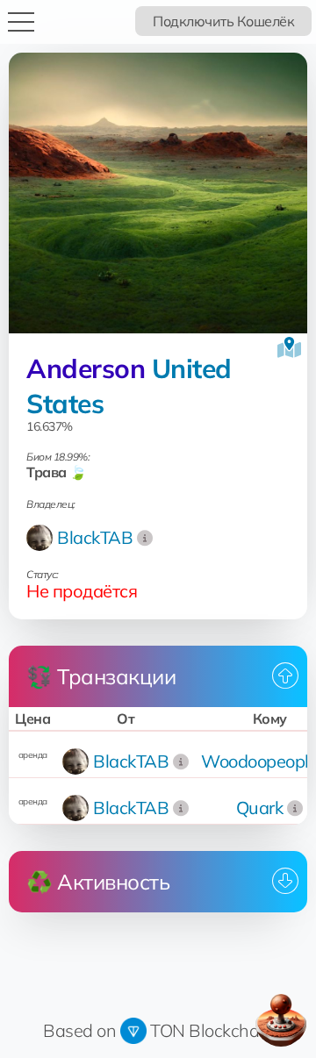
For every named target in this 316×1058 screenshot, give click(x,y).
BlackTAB (95, 537)
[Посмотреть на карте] (289, 347)
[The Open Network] (133, 1030)
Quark (260, 808)
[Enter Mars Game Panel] (281, 1020)
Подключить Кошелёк (223, 21)
